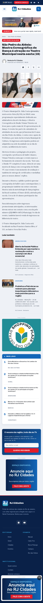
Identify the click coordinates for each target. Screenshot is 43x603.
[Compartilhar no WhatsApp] (23, 67)
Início (4, 36)
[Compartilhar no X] (33, 67)
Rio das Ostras (33, 553)
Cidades (10, 545)
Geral (9, 541)
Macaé (30, 537)
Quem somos (12, 566)
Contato (10, 570)
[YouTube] (34, 2)
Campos (31, 549)
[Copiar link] (39, 67)
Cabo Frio (31, 541)
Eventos (10, 549)
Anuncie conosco (21, 2)
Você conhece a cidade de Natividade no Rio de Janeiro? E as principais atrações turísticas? (23, 375)
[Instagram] (31, 2)
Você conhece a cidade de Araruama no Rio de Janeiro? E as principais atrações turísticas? (23, 389)
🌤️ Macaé (7, 2)
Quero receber (21, 450)
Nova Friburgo (33, 545)
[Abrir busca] (38, 9)
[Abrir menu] (4, 9)
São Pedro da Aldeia (14, 36)
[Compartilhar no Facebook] (28, 67)
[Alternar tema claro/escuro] (38, 2)
